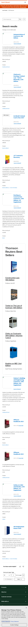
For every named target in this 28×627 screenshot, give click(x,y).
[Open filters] (24, 19)
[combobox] (11, 19)
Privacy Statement (14, 621)
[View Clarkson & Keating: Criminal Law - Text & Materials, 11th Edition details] (7, 79)
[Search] (20, 19)
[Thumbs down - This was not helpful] (23, 566)
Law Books (4, 10)
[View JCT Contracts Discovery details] (7, 160)
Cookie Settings (14, 625)
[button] (14, 587)
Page (12, 572)
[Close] (26, 607)
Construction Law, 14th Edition (12, 279)
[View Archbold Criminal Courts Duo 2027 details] (7, 120)
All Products (11, 10)
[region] (14, 616)
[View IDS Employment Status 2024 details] (7, 531)
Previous (9, 579)
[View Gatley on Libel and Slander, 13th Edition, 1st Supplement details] (7, 489)
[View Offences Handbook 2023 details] (7, 424)
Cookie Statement (6, 621)
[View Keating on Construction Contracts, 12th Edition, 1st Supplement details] (7, 199)
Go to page (18, 575)
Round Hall (21, 425)
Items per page (7, 572)
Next (19, 579)
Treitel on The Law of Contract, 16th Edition (13, 307)
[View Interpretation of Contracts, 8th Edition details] (7, 39)
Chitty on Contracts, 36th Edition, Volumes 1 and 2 (13, 336)
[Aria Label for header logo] (5, 2)
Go (23, 575)
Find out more (23, 7)
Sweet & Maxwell (17, 43)
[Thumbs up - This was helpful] (20, 566)
